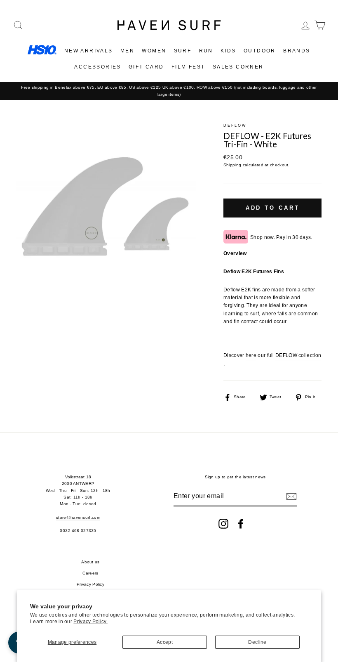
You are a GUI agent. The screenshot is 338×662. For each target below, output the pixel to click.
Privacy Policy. (90, 621)
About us (90, 562)
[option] (169, 91)
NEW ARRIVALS (88, 51)
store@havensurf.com (78, 517)
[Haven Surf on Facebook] (241, 524)
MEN (127, 51)
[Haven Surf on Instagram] (223, 524)
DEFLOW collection (298, 355)
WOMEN (154, 51)
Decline (257, 642)
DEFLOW (234, 125)
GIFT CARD (146, 67)
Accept (165, 642)
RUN (206, 51)
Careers (90, 573)
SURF (183, 51)
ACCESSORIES (97, 67)
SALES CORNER (238, 67)
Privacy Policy (90, 584)
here (251, 355)
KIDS (228, 51)
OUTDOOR (260, 51)
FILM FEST (188, 67)
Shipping (232, 165)
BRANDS (296, 51)
